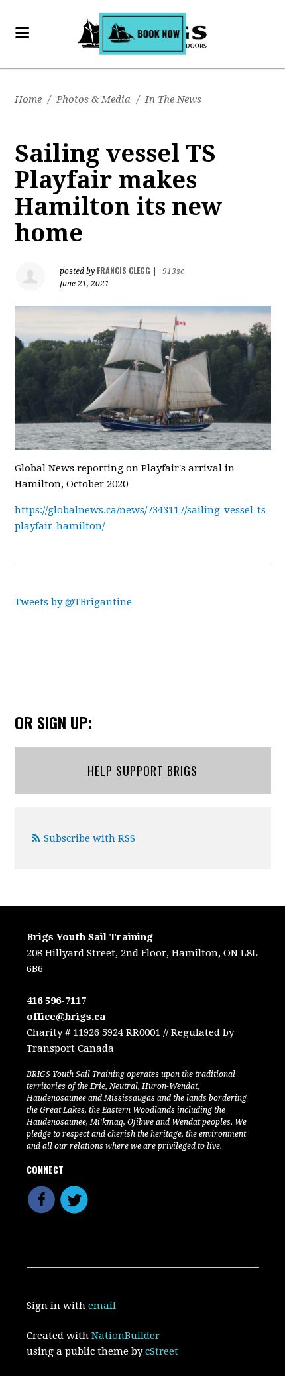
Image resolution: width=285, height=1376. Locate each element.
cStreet (161, 1351)
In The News (173, 99)
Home (28, 99)
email (102, 1306)
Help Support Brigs (142, 770)
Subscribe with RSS (89, 838)
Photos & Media (93, 99)
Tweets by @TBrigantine (73, 602)
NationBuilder (125, 1336)
